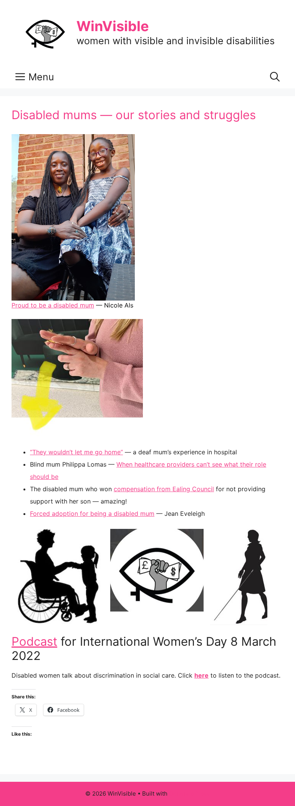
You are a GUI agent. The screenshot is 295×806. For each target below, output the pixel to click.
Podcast (34, 641)
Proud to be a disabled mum (53, 305)
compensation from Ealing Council (164, 489)
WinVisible (112, 26)
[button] (274, 76)
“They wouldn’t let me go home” (76, 452)
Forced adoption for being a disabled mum (92, 513)
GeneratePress (189, 793)
